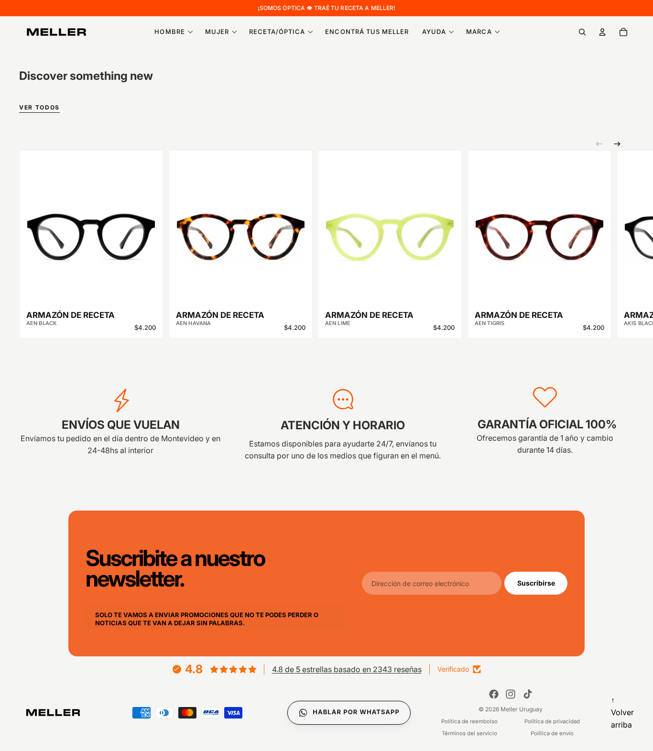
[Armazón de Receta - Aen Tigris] (539, 230)
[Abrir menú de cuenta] (602, 32)
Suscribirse (536, 583)
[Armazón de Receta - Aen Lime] (390, 230)
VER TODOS (39, 108)
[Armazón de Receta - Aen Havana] (241, 230)
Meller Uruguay (522, 709)
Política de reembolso (469, 721)
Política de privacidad (552, 721)
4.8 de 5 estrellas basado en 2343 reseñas (347, 669)
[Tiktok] (527, 694)
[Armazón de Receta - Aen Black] (91, 230)
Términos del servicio (469, 733)
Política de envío (552, 733)
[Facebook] (494, 694)
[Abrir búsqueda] (582, 32)
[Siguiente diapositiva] (617, 144)
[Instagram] (510, 694)
